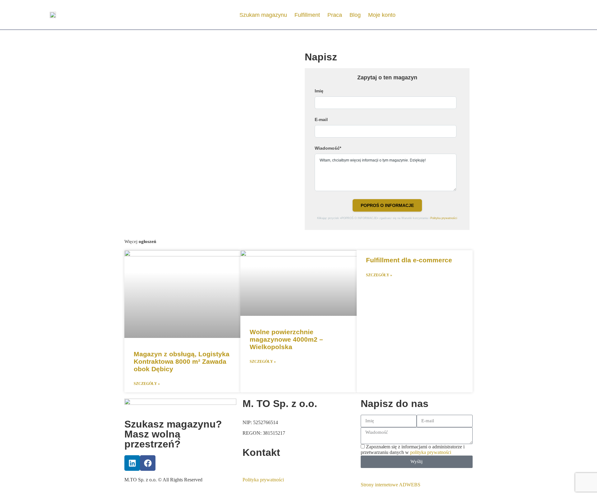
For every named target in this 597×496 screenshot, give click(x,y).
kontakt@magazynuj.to (265, 466)
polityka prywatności (430, 452)
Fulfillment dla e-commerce (409, 260)
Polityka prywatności (443, 218)
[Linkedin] (132, 463)
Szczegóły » (147, 384)
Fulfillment (307, 15)
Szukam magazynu (263, 15)
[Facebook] (147, 463)
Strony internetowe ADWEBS (390, 484)
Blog (355, 15)
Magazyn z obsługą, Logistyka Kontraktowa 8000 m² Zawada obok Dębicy (181, 361)
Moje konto (382, 15)
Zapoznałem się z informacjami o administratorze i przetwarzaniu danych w (413, 449)
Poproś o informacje (387, 205)
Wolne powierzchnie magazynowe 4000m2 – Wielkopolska (286, 339)
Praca (334, 15)
